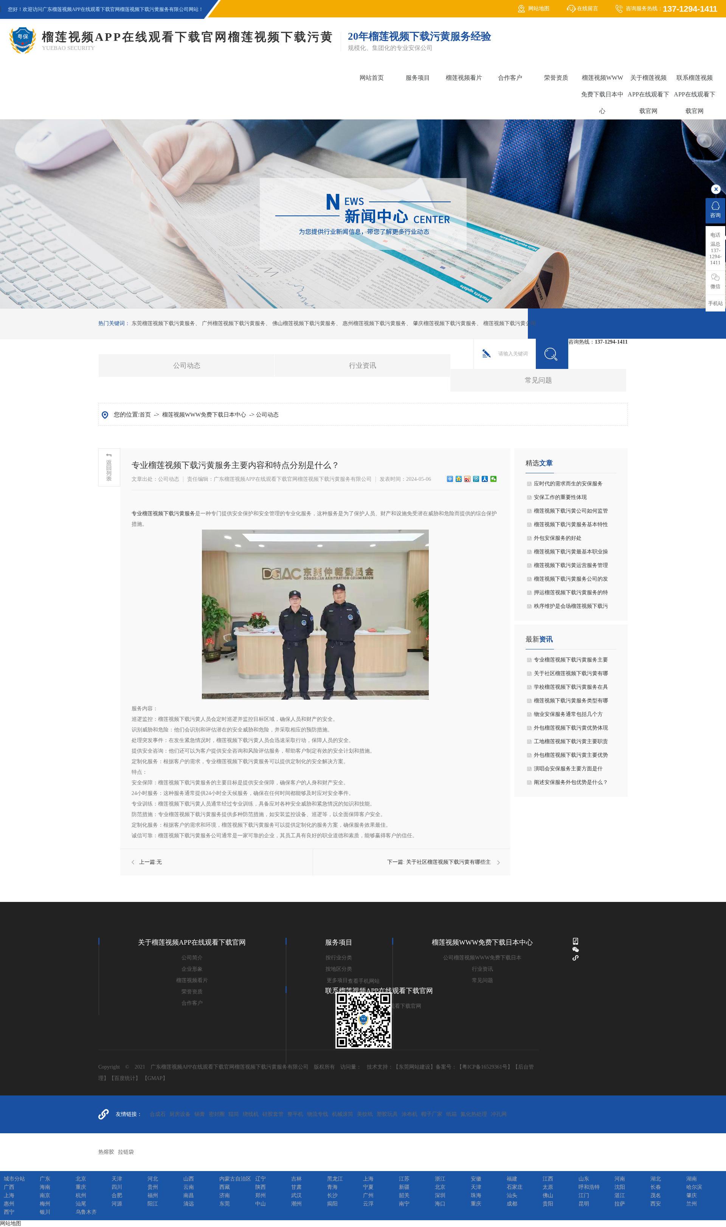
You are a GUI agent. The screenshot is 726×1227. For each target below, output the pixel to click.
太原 (548, 1187)
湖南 (691, 1179)
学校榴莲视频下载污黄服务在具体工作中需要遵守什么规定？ (571, 689)
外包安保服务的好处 (558, 538)
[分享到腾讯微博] (476, 479)
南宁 (404, 1204)
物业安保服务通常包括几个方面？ (568, 716)
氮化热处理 (474, 1114)
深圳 (440, 1195)
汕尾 (81, 1204)
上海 (368, 1179)
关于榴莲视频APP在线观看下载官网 (648, 94)
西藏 (224, 1187)
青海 (332, 1187)
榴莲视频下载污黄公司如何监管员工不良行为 (571, 513)
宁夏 (368, 1187)
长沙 (332, 1195)
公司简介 (192, 958)
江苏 (404, 1179)
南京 (45, 1195)
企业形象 (192, 969)
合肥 (117, 1195)
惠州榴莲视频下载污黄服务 (374, 323)
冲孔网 (499, 1114)
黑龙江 (335, 1179)
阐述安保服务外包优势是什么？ (571, 782)
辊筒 (233, 1114)
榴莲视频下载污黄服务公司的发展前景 (571, 581)
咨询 (715, 215)
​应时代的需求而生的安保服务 (568, 483)
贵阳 (548, 1204)
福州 (152, 1195)
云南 (188, 1187)
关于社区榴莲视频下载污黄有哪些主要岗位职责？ (571, 675)
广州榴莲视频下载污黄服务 (233, 323)
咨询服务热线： (671, 9)
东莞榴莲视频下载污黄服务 (163, 323)
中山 (260, 1204)
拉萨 (619, 1204)
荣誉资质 (556, 77)
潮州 (296, 1204)
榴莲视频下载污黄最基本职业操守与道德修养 (571, 554)
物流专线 (317, 1114)
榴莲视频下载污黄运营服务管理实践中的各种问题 (571, 567)
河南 (619, 1179)
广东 (45, 1179)
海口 (440, 1204)
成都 (512, 1204)
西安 (655, 1204)
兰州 (691, 1204)
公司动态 (186, 365)
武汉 (296, 1195)
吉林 (296, 1179)
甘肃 (296, 1187)
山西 (188, 1179)
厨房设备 (180, 1114)
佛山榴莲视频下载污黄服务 (304, 323)
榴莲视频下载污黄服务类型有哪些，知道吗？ (571, 703)
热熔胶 (106, 1152)
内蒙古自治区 (235, 1179)
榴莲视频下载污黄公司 (509, 323)
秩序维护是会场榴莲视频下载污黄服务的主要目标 (571, 608)
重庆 (81, 1187)
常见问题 (538, 380)
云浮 (368, 1204)
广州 (368, 1195)
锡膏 (199, 1114)
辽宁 (260, 1179)
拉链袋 (126, 1152)
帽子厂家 (431, 1114)
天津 (117, 1179)
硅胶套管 (273, 1114)
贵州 (152, 1187)
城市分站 (14, 1179)
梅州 (45, 1204)
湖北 (655, 1179)
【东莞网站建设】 (414, 1067)
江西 (548, 1179)
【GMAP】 (155, 1078)
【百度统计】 (125, 1078)
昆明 (584, 1204)
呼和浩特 (589, 1187)
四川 (117, 1187)
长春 (655, 1187)
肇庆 (691, 1195)
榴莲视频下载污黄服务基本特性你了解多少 (571, 526)
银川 (45, 1212)
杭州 (81, 1195)
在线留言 (587, 8)
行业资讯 (362, 365)
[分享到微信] (493, 479)
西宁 (9, 1212)
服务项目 (418, 77)
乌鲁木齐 (86, 1212)
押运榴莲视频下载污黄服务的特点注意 (571, 595)
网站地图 (538, 8)
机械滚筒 (342, 1114)
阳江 (152, 1204)
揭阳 (332, 1204)
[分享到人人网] (485, 479)
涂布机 (409, 1114)
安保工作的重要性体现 (560, 497)
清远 (188, 1204)
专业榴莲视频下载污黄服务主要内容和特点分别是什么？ (571, 662)
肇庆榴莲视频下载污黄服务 (444, 323)
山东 (584, 1179)
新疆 (404, 1187)
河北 (152, 1179)
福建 (512, 1179)
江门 (584, 1195)
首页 (145, 415)
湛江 (619, 1195)
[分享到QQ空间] (459, 479)
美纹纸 (365, 1114)
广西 (9, 1187)
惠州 (9, 1204)
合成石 (158, 1114)
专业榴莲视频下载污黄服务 (163, 513)
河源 (117, 1204)
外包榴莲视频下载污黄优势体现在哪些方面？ (571, 730)
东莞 (224, 1204)
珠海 (476, 1195)
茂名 (655, 1195)
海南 (45, 1187)
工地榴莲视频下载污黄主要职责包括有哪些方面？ (571, 743)
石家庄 (515, 1187)
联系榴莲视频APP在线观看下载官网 (694, 94)
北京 (81, 1179)
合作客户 (510, 77)
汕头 (512, 1195)
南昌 (188, 1195)
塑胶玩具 (387, 1114)
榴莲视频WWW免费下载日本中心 (602, 94)
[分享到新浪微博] (467, 479)
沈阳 (619, 1187)
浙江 (440, 1179)
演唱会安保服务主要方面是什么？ (568, 771)
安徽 (476, 1179)
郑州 (260, 1195)
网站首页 (372, 77)
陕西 (260, 1187)
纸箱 (451, 1114)
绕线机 (251, 1114)
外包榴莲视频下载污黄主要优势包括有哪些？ (571, 757)
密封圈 (217, 1114)
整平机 (295, 1114)
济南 (224, 1195)
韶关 (404, 1195)
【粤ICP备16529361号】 (485, 1067)
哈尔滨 (694, 1187)
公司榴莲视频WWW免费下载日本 (482, 958)
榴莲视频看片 (464, 77)
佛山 (548, 1195)
